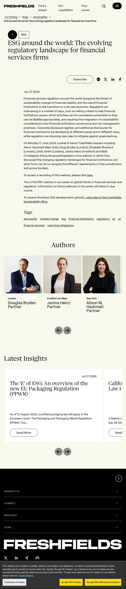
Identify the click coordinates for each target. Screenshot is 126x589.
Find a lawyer (42, 8)
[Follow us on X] (6, 558)
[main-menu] (117, 6)
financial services (34, 225)
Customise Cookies (14, 582)
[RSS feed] (37, 558)
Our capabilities (65, 8)
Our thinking (11, 17)
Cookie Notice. (26, 575)
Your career (85, 8)
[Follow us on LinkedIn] (16, 558)
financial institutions (81, 219)
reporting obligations (60, 225)
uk (113, 219)
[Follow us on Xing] (27, 558)
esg (64, 219)
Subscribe (79, 79)
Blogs (25, 17)
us (119, 219)
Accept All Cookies (71, 582)
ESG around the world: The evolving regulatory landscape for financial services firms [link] (50, 21)
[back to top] (119, 478)
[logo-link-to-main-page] (19, 7)
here (90, 175)
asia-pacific (30, 219)
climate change (49, 219)
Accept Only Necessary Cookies (103, 582)
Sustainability (40, 17)
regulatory (103, 219)
